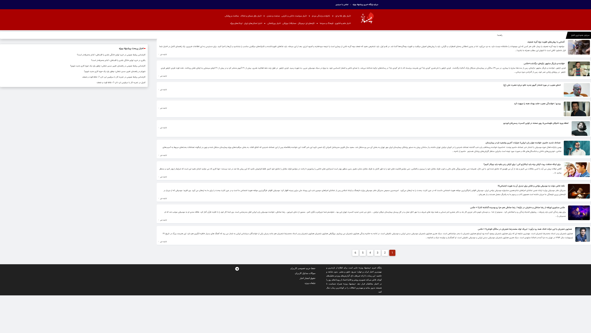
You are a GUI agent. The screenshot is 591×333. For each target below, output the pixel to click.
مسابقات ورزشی (289, 23)
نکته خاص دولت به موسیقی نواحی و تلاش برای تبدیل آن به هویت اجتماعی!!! (531, 186)
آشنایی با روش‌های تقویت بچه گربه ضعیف (546, 42)
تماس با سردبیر (342, 4)
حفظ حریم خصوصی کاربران (303, 268)
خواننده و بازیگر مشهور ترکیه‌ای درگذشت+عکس (544, 63)
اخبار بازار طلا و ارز (343, 16)
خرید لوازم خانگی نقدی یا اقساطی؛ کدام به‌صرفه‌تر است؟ (100, 54)
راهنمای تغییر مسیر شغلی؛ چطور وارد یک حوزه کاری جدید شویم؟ (97, 66)
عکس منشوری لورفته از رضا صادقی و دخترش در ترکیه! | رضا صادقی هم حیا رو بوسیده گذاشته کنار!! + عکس (517, 207)
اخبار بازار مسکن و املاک (250, 16)
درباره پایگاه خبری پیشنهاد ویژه (365, 4)
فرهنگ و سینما (326, 23)
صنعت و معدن (273, 16)
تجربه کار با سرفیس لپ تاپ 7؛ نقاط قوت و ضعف (103, 77)
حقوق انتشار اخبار (308, 278)
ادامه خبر (163, 54)
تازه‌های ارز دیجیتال (306, 23)
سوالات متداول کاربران (305, 273)
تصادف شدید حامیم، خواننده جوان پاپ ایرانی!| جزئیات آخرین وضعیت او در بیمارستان (523, 142)
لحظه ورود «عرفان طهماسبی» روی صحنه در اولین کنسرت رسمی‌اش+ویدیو (535, 123)
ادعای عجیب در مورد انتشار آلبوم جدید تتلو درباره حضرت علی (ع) (532, 85)
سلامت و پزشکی (232, 16)
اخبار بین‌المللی (274, 23)
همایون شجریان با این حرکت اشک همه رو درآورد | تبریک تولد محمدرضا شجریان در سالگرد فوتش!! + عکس (525, 229)
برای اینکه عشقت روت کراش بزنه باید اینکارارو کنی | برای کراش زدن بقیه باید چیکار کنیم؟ (522, 164)
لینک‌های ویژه (236, 23)
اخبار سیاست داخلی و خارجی (294, 16)
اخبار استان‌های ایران (253, 23)
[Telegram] (237, 269)
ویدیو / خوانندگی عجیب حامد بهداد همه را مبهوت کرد (537, 103)
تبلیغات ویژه (310, 283)
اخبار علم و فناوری (343, 23)
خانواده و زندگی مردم (321, 16)
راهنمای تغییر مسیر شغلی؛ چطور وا (487, 35)
